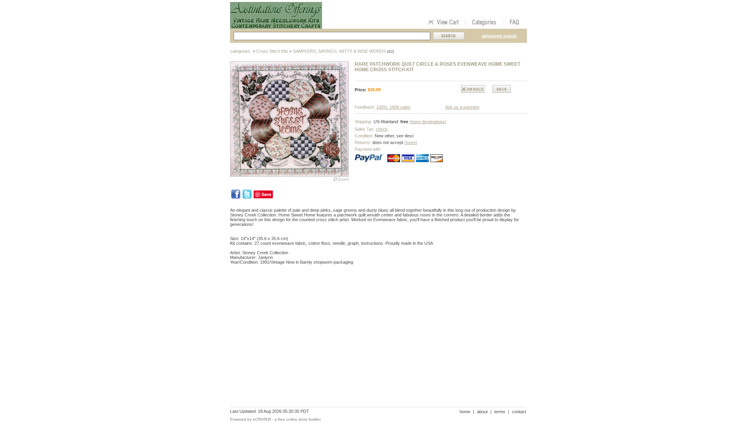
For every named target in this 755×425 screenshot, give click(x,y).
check (382, 129)
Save (266, 194)
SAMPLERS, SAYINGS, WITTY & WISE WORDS (339, 51)
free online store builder (299, 419)
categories (240, 51)
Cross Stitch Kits (272, 51)
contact (519, 411)
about (482, 411)
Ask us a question (462, 107)
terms (499, 411)
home (465, 411)
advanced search (499, 35)
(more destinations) (427, 121)
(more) (410, 142)
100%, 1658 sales (393, 107)
